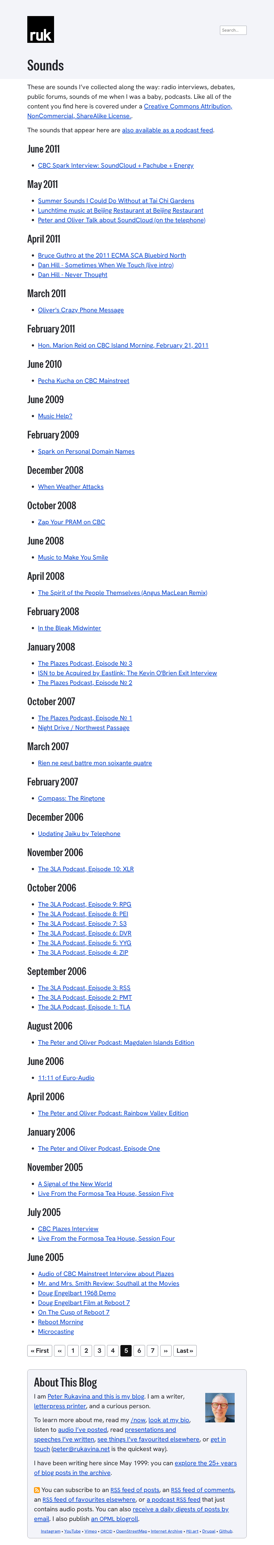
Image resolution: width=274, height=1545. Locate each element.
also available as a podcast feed (167, 130)
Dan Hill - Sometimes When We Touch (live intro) (105, 265)
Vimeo (91, 1531)
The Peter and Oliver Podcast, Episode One (99, 1148)
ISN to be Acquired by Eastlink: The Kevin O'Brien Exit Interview (127, 673)
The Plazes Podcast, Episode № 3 (85, 663)
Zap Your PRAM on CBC (71, 522)
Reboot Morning (60, 1322)
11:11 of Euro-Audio (66, 1078)
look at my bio (169, 1420)
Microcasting (56, 1331)
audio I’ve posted (82, 1429)
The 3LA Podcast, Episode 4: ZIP (83, 952)
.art (192, 1531)
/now (138, 1420)
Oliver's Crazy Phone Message (81, 310)
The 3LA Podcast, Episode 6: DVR (84, 933)
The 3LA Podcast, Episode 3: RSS (84, 988)
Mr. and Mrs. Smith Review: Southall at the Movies (108, 1283)
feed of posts (135, 1490)
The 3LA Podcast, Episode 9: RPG (84, 904)
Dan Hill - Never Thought (72, 274)
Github (225, 1531)
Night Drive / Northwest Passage (84, 727)
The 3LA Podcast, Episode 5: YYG (84, 943)
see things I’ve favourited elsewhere (148, 1439)
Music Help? (55, 416)
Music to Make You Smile (73, 557)
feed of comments (202, 1490)
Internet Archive (166, 1531)
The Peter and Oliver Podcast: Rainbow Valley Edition (113, 1113)
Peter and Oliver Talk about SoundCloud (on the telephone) (121, 220)
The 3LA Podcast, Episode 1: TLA (84, 1007)
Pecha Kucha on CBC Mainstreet (83, 380)
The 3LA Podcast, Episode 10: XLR (86, 869)
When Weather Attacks (71, 486)
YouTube (72, 1531)
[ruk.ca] (136, 29)
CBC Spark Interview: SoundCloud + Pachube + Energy (116, 165)
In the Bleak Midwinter (69, 628)
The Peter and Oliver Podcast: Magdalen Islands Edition (116, 1042)
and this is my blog (96, 1396)
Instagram (50, 1531)
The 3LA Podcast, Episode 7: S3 (82, 923)
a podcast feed (173, 1499)
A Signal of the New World (75, 1184)
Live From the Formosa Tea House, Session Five (106, 1193)
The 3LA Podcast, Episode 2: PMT (85, 997)
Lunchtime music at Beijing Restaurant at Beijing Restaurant (120, 210)
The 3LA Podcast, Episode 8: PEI (83, 914)
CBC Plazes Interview (68, 1229)
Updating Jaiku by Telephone (79, 833)
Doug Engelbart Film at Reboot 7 (84, 1302)
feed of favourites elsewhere (89, 1499)
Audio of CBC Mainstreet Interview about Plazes (106, 1274)
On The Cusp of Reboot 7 (73, 1312)
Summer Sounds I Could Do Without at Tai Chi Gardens (116, 201)
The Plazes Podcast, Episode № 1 (85, 718)
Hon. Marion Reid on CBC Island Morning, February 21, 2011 (123, 345)
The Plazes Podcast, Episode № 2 (85, 682)
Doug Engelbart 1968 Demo (77, 1293)
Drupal (208, 1531)
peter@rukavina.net (81, 1449)
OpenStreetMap (131, 1531)
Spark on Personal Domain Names (86, 451)
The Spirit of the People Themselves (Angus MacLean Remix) (122, 592)
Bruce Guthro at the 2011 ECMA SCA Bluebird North (112, 255)
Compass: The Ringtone (71, 798)
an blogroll (114, 1518)
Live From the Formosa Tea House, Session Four (106, 1238)
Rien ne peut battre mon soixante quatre (95, 763)
